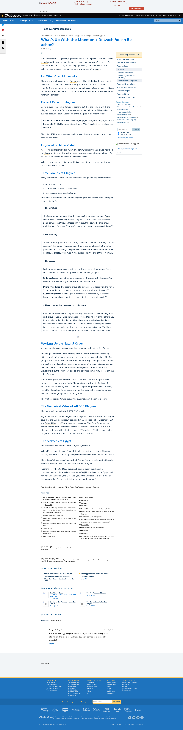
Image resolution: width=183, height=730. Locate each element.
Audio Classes (86, 709)
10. (80, 497)
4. (41, 515)
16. (80, 516)
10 (98, 272)
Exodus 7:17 (85, 500)
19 (92, 433)
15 (107, 398)
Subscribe (90, 688)
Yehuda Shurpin (47, 49)
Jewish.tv (66, 709)
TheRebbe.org (72, 695)
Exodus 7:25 (48, 505)
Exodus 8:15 (85, 525)
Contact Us (139, 724)
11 (99, 281)
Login (122, 15)
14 (109, 330)
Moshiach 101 (72, 688)
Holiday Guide (124, 133)
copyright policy (70, 561)
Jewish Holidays (47, 35)
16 (80, 429)
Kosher (109, 688)
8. (41, 531)
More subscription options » (126, 138)
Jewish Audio (110, 693)
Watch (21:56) (91, 606)
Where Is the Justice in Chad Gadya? (58, 574)
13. (80, 506)
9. (41, 536)
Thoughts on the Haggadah (95, 35)
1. (41, 497)
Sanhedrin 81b (47, 528)
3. (41, 507)
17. (80, 519)
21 (81, 475)
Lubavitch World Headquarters (109, 717)
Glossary (89, 692)
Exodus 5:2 (84, 530)
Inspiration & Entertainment (67, 21)
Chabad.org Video (73, 683)
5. (41, 518)
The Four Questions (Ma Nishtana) (57, 576)
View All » (84, 579)
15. (80, 511)
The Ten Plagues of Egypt (96, 593)
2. (41, 502)
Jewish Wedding (111, 684)
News (97, 709)
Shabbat (109, 686)
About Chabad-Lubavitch (129, 683)
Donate (166, 15)
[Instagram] (142, 717)
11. (80, 500)
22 (95, 478)
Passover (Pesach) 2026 (57, 29)
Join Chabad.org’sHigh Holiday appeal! (83, 2)
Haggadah (79, 35)
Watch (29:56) (54, 606)
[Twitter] (133, 717)
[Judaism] (11, 15)
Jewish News (72, 686)
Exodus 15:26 (85, 533)
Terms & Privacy (129, 724)
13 (106, 296)
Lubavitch (76, 717)
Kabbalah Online (73, 692)
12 (108, 290)
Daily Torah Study (92, 686)
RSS (88, 693)
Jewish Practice (9, 21)
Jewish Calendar (92, 684)
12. (80, 503)
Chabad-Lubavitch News (129, 688)
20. (80, 530)
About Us (119, 724)
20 (113, 454)
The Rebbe (125, 684)
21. (80, 533)
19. (80, 527)
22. (80, 536)
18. (80, 524)
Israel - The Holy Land (74, 693)
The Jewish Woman (73, 684)
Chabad (71, 717)
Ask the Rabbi (140, 15)
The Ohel (124, 686)
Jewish (102, 718)
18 (55, 433)
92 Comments (91, 595)
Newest (53, 620)
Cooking (107, 709)
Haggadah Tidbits (87, 576)
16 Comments (54, 598)
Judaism (96, 718)
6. (41, 523)
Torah (91, 718)
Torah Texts (117, 709)
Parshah (109, 690)
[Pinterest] (138, 717)
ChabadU (76, 709)
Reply (51, 643)
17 (94, 429)
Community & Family (45, 21)
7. (41, 528)
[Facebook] (129, 717)
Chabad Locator (127, 690)
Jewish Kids (138, 709)
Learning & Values (26, 21)
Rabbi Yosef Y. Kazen (78, 718)
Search (89, 690)
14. (80, 508)
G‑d (45, 293)
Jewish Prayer (111, 692)
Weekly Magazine (51, 690)
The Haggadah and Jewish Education (95, 574)
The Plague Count (56, 593)
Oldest (58, 620)
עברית (119, 152)
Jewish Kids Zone (73, 690)
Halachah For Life (125, 134)
